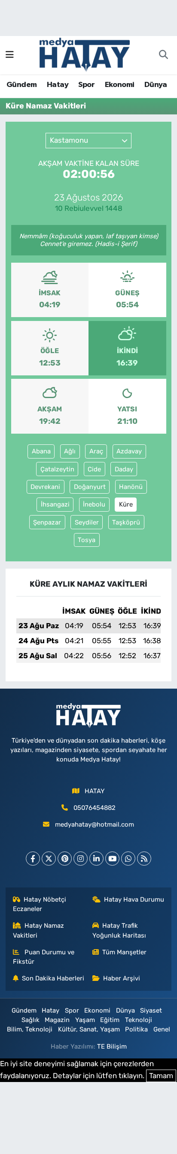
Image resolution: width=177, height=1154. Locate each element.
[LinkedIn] (96, 858)
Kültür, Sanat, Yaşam (89, 1029)
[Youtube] (112, 858)
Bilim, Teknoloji (29, 1029)
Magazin (57, 1020)
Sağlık (30, 1020)
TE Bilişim (112, 1046)
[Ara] (163, 55)
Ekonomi (119, 85)
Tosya (86, 540)
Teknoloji (138, 1020)
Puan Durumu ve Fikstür (44, 956)
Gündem (21, 85)
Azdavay (129, 451)
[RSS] (144, 858)
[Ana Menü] (10, 55)
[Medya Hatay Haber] (85, 54)
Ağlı (70, 451)
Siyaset (151, 1010)
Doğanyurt (90, 487)
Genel (161, 1029)
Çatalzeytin (57, 469)
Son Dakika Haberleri (53, 978)
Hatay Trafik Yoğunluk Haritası (119, 930)
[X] (49, 858)
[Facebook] (33, 858)
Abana (41, 451)
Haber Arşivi (121, 978)
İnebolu (94, 504)
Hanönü (131, 487)
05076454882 (94, 808)
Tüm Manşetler (124, 952)
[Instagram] (80, 858)
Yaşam (85, 1020)
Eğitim (109, 1020)
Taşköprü (126, 522)
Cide (94, 469)
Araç (96, 451)
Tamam (161, 1075)
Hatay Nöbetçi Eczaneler (40, 904)
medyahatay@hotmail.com (94, 824)
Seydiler (87, 522)
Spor (86, 85)
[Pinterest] (65, 858)
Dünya (155, 85)
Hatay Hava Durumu (134, 899)
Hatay (57, 85)
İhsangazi (55, 504)
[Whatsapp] (128, 858)
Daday (124, 469)
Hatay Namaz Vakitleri (38, 930)
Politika (136, 1029)
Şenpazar (47, 522)
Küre (126, 504)
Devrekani (45, 487)
